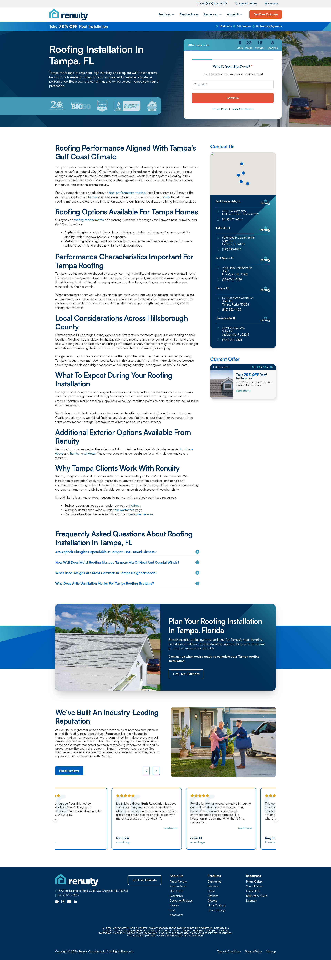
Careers (273, 3)
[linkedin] (75, 902)
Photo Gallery (254, 881)
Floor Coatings (217, 905)
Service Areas (189, 14)
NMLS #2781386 (256, 896)
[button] (247, 183)
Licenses (251, 900)
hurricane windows (83, 453)
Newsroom (176, 915)
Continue (233, 98)
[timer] (233, 45)
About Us (233, 14)
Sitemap (271, 951)
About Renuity (178, 881)
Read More (115, 828)
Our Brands (176, 891)
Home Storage (216, 910)
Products (164, 14)
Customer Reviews (181, 900)
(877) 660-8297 (68, 895)
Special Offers (248, 3)
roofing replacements (89, 220)
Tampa (92, 197)
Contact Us (253, 891)
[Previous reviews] (146, 771)
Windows (213, 886)
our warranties (124, 510)
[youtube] (69, 902)
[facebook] (57, 902)
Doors (211, 891)
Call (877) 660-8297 (213, 3)
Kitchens (213, 896)
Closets (212, 900)
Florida (165, 197)
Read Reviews (69, 770)
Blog (172, 910)
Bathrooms (214, 881)
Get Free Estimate (266, 14)
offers (135, 505)
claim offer (242, 390)
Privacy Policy (220, 108)
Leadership (176, 896)
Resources (211, 14)
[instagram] (62, 902)
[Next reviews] (156, 771)
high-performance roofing (126, 192)
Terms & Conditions (242, 108)
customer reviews (140, 514)
